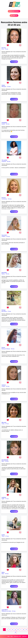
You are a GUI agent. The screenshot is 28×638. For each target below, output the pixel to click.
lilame (3, 572)
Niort (3, 461)
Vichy (3, 423)
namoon (4, 385)
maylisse (4, 497)
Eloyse (3, 347)
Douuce (4, 197)
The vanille (4, 160)
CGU (11, 636)
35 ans (9, 199)
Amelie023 (4, 122)
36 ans (7, 573)
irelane (3, 85)
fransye (3, 310)
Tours (3, 536)
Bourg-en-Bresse (6, 348)
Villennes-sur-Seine (6, 611)
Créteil (3, 386)
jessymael (4, 272)
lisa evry (4, 47)
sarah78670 (5, 609)
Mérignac (4, 86)
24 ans (7, 386)
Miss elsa (4, 422)
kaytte (3, 534)
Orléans (3, 236)
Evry (3, 49)
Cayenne (4, 161)
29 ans (7, 273)
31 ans (6, 49)
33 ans (13, 611)
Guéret (3, 124)
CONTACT (24, 636)
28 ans (8, 161)
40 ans (8, 236)
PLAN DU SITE (17, 636)
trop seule (4, 235)
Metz (3, 573)
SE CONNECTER (14, 15)
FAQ (9, 636)
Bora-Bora (4, 311)
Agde (3, 498)
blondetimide (5, 460)
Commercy (4, 199)
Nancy (3, 273)
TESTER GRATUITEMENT (14, 11)
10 (15, 632)
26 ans (7, 124)
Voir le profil (14, 61)
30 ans (9, 86)
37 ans (7, 423)
